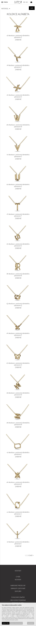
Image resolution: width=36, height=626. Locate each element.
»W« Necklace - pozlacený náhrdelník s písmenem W (18, 126)
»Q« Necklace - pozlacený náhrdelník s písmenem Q (18, 304)
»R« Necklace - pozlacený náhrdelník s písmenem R (18, 274)
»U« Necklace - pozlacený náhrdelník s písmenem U (18, 185)
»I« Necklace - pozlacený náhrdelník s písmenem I (18, 543)
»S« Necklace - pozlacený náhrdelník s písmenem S (18, 245)
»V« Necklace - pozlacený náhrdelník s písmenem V (18, 155)
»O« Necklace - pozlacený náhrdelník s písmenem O (18, 364)
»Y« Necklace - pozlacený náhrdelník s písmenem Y (18, 66)
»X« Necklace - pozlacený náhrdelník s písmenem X (18, 96)
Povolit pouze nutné (16, 623)
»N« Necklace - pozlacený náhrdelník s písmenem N (18, 394)
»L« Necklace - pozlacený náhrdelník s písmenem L (18, 453)
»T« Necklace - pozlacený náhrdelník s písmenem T (18, 215)
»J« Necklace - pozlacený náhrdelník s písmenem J (18, 513)
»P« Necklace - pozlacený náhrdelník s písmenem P (18, 334)
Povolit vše (6, 623)
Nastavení (30, 623)
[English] (24, 2)
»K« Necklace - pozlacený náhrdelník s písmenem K (18, 483)
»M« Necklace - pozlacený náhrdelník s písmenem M (18, 423)
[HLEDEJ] (32, 8)
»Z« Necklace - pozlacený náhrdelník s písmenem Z (18, 36)
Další (30, 555)
